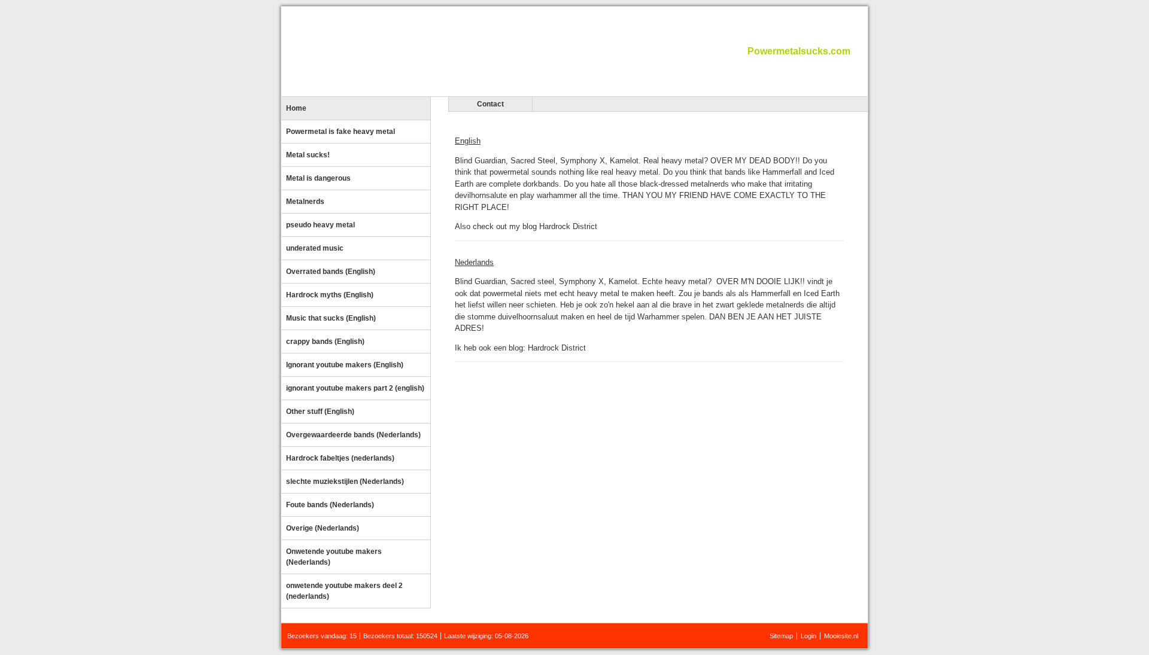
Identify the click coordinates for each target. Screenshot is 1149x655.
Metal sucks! (308, 155)
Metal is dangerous (318, 178)
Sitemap (781, 635)
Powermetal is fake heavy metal (340, 131)
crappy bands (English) (325, 341)
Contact (490, 104)
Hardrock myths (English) (329, 295)
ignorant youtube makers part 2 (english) (355, 388)
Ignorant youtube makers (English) (344, 365)
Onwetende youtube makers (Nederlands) (334, 556)
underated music (315, 248)
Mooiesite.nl (841, 635)
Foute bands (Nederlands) (330, 505)
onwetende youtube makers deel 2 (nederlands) (344, 591)
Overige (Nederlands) (322, 528)
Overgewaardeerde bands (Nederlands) (353, 435)
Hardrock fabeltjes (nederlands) (340, 458)
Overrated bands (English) (330, 271)
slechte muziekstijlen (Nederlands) (345, 481)
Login (808, 635)
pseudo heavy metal (320, 225)
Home (296, 108)
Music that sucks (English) (331, 318)
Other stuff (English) (320, 411)
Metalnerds (305, 201)
